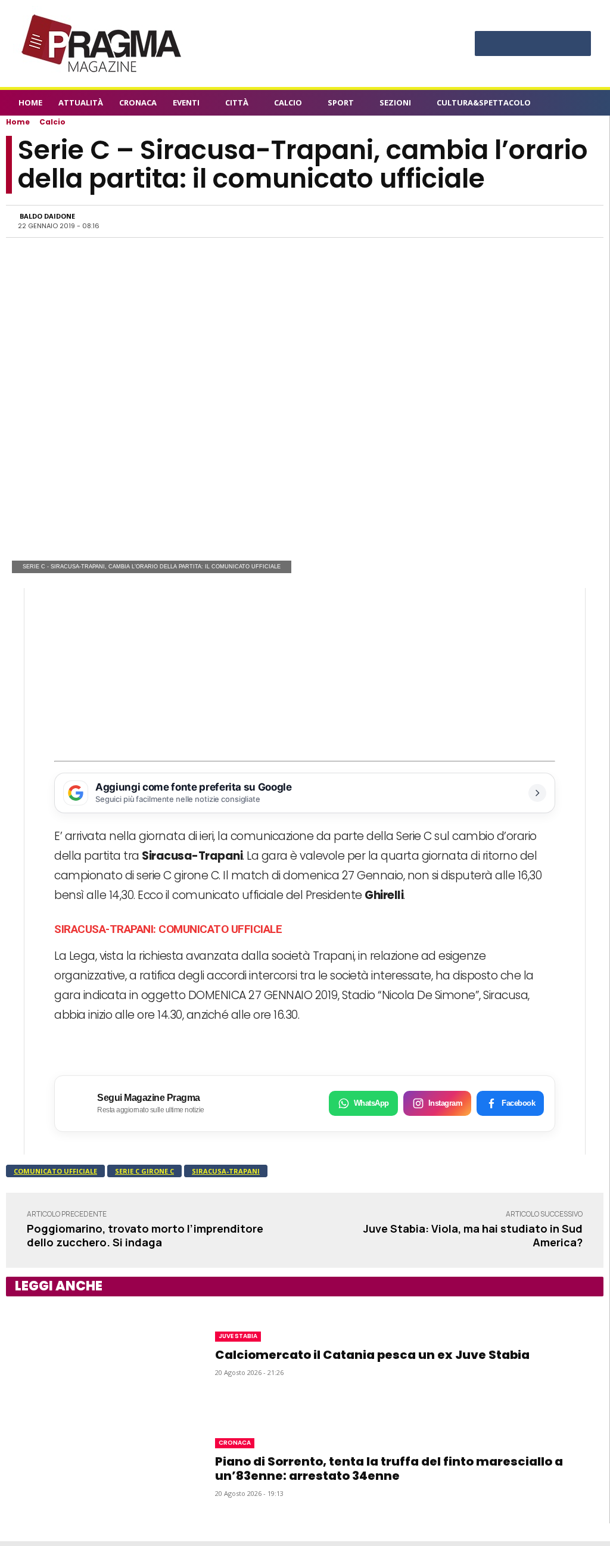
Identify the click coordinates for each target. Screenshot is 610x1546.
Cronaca (235, 1442)
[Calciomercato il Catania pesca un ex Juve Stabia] (95, 1353)
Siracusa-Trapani (226, 1171)
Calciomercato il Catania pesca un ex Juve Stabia (372, 1354)
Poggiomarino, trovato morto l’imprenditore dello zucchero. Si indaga (145, 1235)
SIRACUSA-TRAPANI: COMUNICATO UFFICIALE (168, 929)
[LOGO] (102, 43)
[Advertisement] (304, 671)
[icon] (585, 104)
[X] (555, 45)
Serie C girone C (144, 1171)
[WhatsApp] (469, 221)
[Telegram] (524, 221)
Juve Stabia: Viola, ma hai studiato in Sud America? (473, 1235)
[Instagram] (511, 45)
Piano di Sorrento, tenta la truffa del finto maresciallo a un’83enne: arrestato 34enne (389, 1468)
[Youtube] (577, 45)
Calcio (52, 122)
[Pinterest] (533, 45)
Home (18, 122)
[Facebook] (489, 45)
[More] (579, 221)
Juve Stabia (238, 1336)
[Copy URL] (551, 221)
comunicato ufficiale (55, 1171)
